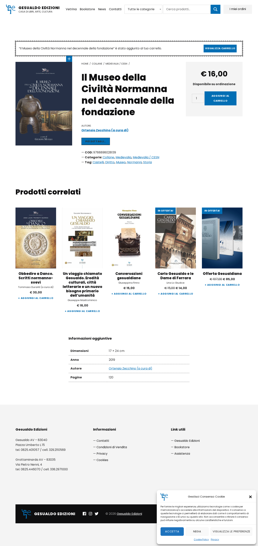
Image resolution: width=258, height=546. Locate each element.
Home (84, 63)
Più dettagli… (95, 141)
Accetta (172, 531)
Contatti (115, 9)
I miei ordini (237, 9)
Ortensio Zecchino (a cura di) (104, 130)
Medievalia (123, 157)
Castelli (98, 162)
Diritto (109, 162)
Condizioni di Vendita (112, 447)
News (102, 9)
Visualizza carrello (220, 48)
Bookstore (87, 9)
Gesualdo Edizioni (39, 7)
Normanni (134, 162)
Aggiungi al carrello (220, 98)
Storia (147, 162)
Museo (121, 162)
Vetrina (71, 9)
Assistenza (182, 453)
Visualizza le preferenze (231, 531)
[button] (250, 497)
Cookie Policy (201, 539)
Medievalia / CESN (116, 63)
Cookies (102, 460)
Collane (97, 63)
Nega (197, 531)
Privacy (215, 539)
